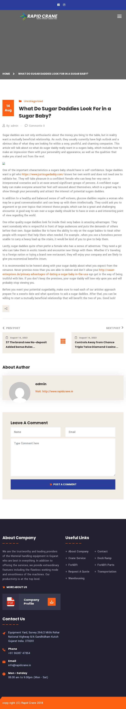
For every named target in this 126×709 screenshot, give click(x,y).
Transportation (106, 571)
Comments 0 (37, 126)
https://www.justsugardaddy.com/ (43, 174)
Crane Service (77, 558)
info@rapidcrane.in (19, 665)
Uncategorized (33, 101)
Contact (102, 551)
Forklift (73, 565)
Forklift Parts (105, 565)
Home (6, 73)
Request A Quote (78, 571)
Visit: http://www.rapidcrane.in (54, 391)
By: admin (12, 126)
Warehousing (76, 578)
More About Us (16, 587)
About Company (78, 551)
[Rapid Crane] (38, 16)
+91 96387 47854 (19, 653)
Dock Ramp (104, 558)
